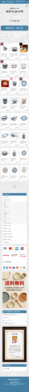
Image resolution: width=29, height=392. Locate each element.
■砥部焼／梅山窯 (7, 199)
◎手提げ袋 (6, 197)
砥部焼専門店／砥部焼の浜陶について (11, 314)
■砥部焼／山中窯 (7, 228)
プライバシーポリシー (8, 320)
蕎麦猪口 (6, 36)
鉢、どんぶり (23, 33)
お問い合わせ (6, 317)
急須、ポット (12, 33)
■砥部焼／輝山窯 (7, 239)
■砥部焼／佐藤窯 (7, 231)
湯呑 (7, 33)
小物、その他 (14, 39)
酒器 (11, 36)
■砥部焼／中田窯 (7, 225)
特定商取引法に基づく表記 (9, 323)
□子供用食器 (6, 242)
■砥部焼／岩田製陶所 (8, 236)
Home (10, 20)
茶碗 (3, 33)
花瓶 (22, 36)
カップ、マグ (16, 36)
